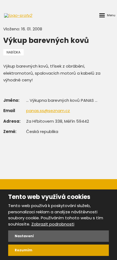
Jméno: (11, 100)
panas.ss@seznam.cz (48, 110)
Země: (9, 131)
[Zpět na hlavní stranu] (19, 15)
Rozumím (23, 250)
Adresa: (11, 121)
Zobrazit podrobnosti (52, 224)
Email (9, 110)
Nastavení (24, 236)
